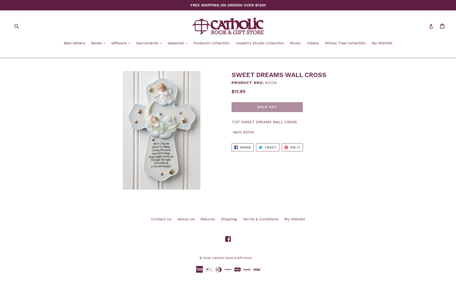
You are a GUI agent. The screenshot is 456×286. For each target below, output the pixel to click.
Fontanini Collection (211, 43)
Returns (207, 219)
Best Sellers (74, 43)
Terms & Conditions (260, 219)
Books (99, 43)
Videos (313, 43)
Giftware (122, 43)
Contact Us (161, 219)
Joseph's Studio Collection (260, 43)
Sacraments (150, 43)
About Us (186, 219)
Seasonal (179, 43)
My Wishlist (382, 43)
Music (295, 43)
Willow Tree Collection (345, 43)
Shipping (229, 219)
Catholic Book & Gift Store (232, 258)
